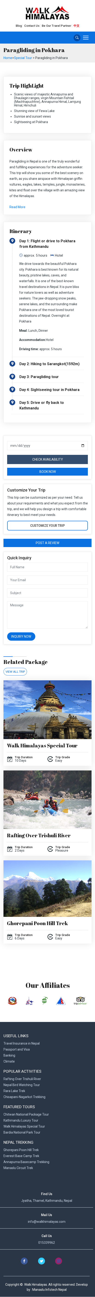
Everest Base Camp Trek (21, 1156)
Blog (19, 25)
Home (7, 58)
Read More (17, 207)
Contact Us (31, 25)
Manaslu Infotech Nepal (49, 1289)
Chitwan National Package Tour (26, 1114)
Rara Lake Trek (14, 1091)
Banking (9, 1055)
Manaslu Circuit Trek (18, 1168)
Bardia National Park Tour (21, 1132)
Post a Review (47, 543)
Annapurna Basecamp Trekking (26, 1162)
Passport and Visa (16, 1049)
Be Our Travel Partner (56, 25)
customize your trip (47, 525)
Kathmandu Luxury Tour (20, 1120)
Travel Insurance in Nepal (21, 1043)
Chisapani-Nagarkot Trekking (24, 1097)
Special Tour (23, 58)
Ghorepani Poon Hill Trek (37, 923)
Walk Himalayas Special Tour (42, 745)
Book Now (47, 472)
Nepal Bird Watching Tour (21, 1085)
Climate (9, 1061)
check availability (47, 459)
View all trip (15, 671)
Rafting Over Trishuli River (39, 835)
